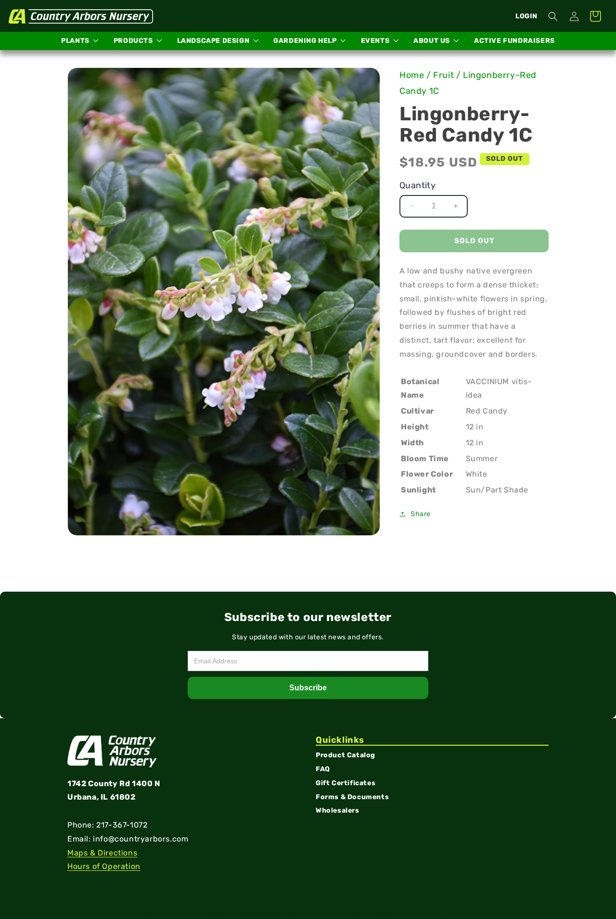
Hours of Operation (104, 866)
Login (526, 16)
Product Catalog (345, 756)
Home (411, 75)
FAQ (323, 769)
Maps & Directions (102, 852)
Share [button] (421, 514)
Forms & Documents (352, 797)
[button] (553, 16)
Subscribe (308, 688)
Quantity (417, 185)
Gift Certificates (345, 783)
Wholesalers (337, 811)
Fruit (443, 75)
